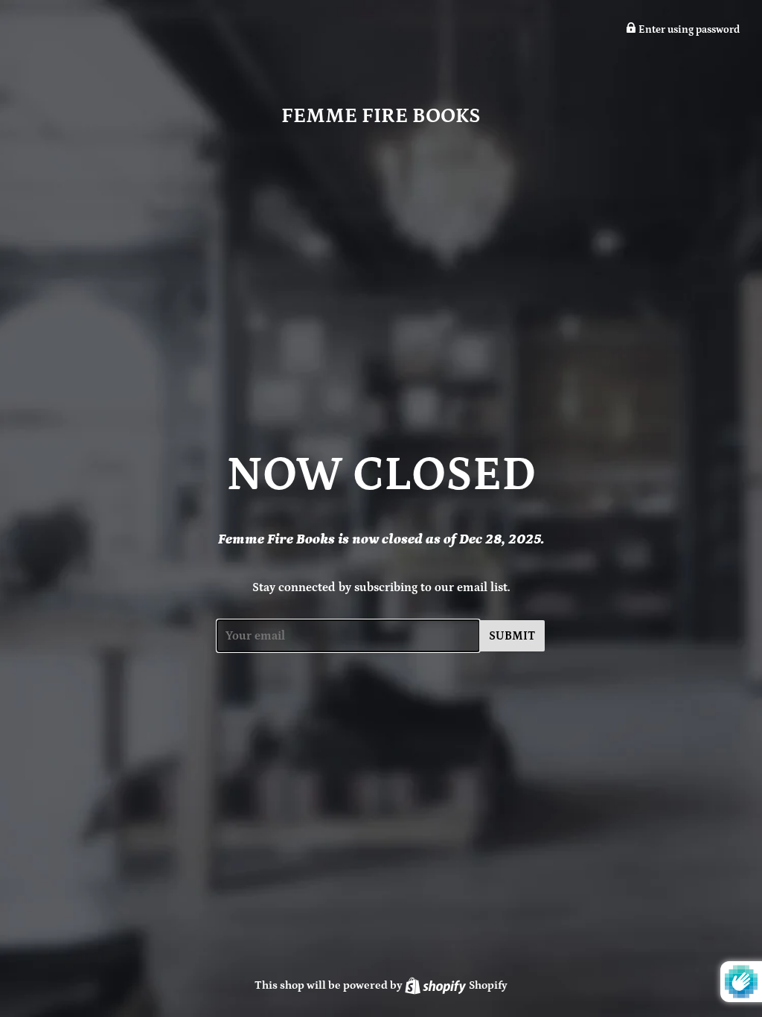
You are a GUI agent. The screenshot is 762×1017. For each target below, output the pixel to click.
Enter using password (688, 30)
